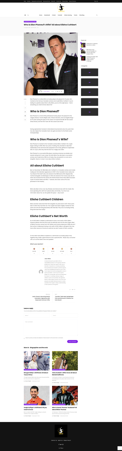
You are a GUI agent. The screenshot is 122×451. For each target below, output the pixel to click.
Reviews (28, 1)
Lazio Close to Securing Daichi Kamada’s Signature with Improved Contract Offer (41, 298)
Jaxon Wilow (47, 91)
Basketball (47, 15)
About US (53, 1)
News (25, 1)
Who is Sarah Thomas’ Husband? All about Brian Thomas (64, 408)
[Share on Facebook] (25, 108)
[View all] (89, 72)
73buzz (61, 448)
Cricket (54, 15)
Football (60, 15)
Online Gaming (68, 15)
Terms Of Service (72, 1)
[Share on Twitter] (25, 112)
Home (40, 15)
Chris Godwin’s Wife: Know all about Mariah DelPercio (64, 374)
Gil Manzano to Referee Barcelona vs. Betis (92, 44)
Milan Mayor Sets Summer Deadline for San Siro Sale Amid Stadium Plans (91, 52)
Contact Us (58, 1)
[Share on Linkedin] (25, 119)
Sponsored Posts (46, 1)
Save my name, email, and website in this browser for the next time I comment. (44, 337)
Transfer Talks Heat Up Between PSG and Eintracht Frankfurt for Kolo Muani (64, 298)
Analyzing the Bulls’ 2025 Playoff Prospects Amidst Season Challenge (92, 59)
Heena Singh (28, 381)
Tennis (75, 15)
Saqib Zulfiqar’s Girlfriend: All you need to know (35, 408)
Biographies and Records (37, 1)
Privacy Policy (65, 1)
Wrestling (81, 15)
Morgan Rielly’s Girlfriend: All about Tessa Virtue (36, 374)
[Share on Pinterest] (25, 115)
